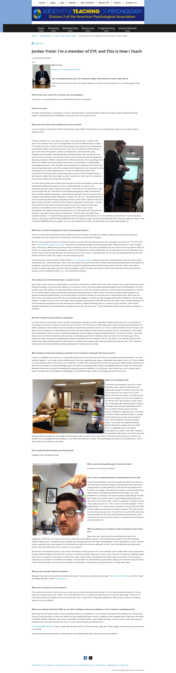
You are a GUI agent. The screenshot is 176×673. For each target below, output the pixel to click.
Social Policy (100, 665)
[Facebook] (85, 658)
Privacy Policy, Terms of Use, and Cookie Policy (74, 665)
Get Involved (87, 2)
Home (42, 2)
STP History (48, 665)
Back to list (39, 43)
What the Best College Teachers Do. (51, 245)
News (34, 36)
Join (62, 2)
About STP (104, 2)
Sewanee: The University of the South (65, 70)
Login (53, 2)
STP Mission (37, 665)
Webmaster (112, 665)
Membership (45, 36)
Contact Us (131, 2)
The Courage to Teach (82, 260)
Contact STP (124, 665)
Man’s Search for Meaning (120, 576)
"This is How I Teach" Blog (64, 36)
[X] (90, 658)
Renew (72, 2)
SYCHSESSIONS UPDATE (43, 626)
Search (117, 2)
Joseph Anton (61, 579)
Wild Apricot (124, 670)
